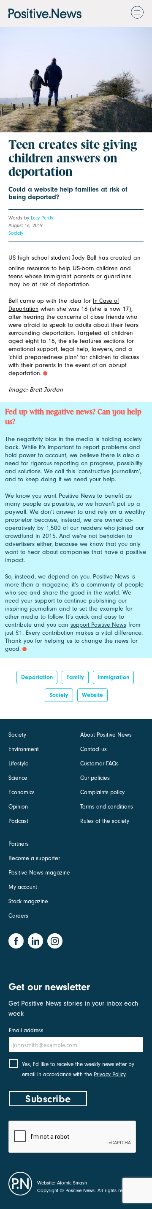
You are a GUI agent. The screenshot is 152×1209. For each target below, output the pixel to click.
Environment (23, 749)
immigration (113, 677)
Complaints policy (102, 792)
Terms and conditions (106, 806)
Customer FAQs (99, 763)
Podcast (18, 821)
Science (17, 777)
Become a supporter (34, 858)
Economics (21, 792)
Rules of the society (104, 821)
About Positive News (106, 734)
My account (22, 887)
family (75, 677)
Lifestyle (18, 763)
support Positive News (98, 624)
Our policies (95, 777)
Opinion (18, 806)
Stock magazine (28, 901)
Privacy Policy (110, 1074)
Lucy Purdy (42, 218)
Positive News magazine (39, 872)
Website (92, 695)
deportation (37, 677)
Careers (18, 915)
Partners (18, 843)
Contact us (93, 749)
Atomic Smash (72, 1183)
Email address (26, 1030)
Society (15, 233)
